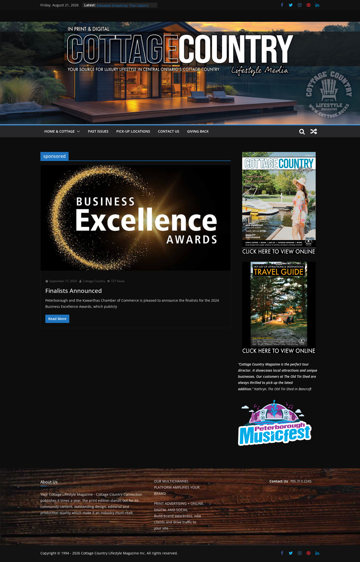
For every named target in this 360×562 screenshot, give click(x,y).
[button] (77, 131)
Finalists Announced (73, 291)
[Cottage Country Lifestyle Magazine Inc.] (180, 25)
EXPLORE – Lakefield (113, 5)
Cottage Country (94, 281)
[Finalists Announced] (135, 218)
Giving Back (198, 131)
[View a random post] (314, 131)
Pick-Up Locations (133, 131)
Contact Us (168, 131)
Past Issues (98, 131)
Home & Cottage (59, 131)
